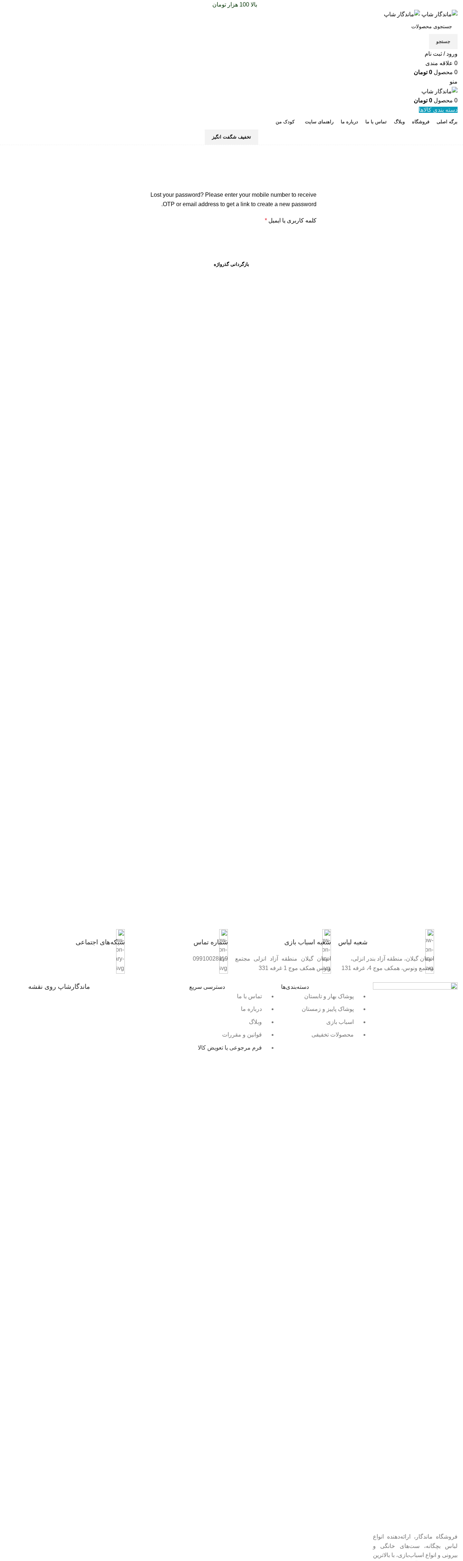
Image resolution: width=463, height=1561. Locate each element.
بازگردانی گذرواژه (231, 264)
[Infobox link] (386, 941)
